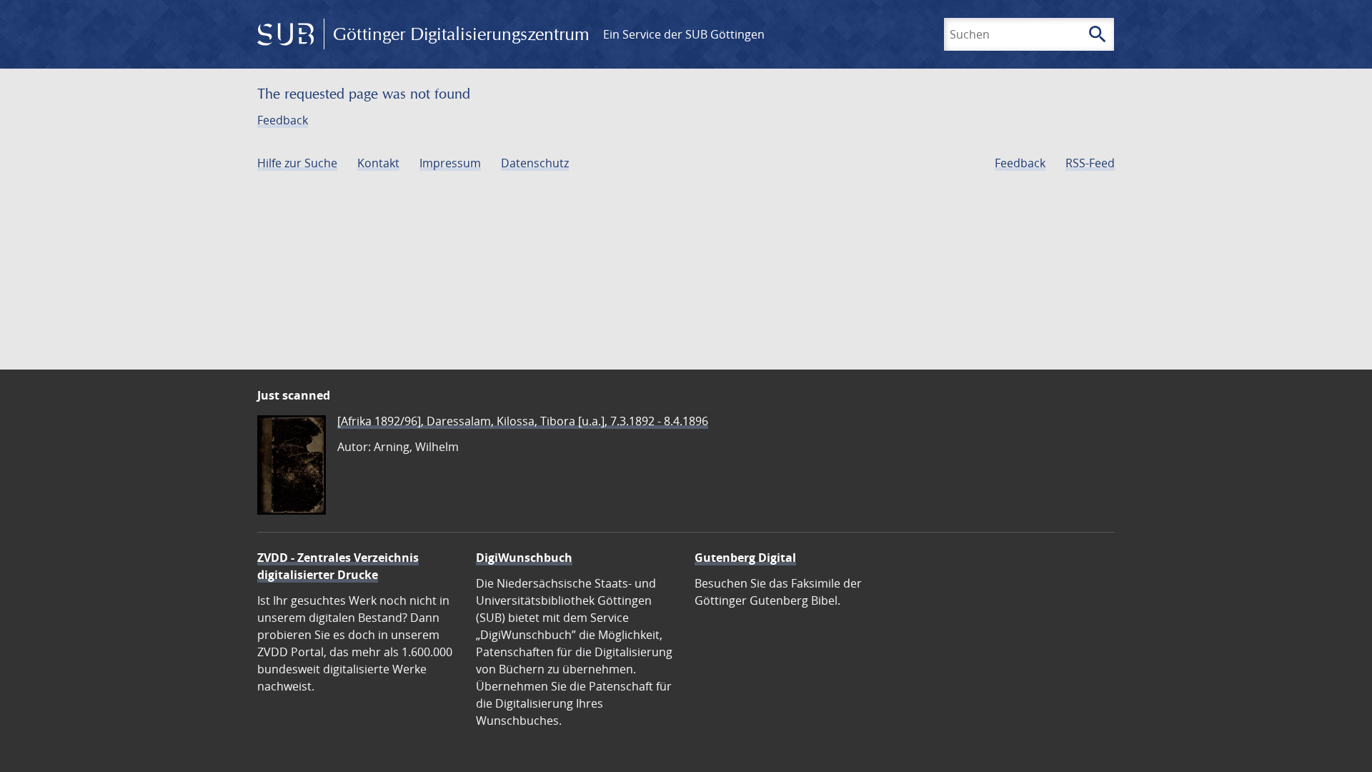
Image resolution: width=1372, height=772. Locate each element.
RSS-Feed (1090, 163)
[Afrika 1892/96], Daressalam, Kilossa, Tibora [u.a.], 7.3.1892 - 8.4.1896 (522, 421)
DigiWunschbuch (524, 557)
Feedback (282, 120)
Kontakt (378, 163)
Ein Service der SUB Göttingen (684, 34)
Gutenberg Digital (745, 557)
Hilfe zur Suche (297, 163)
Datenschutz (535, 163)
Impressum (450, 163)
